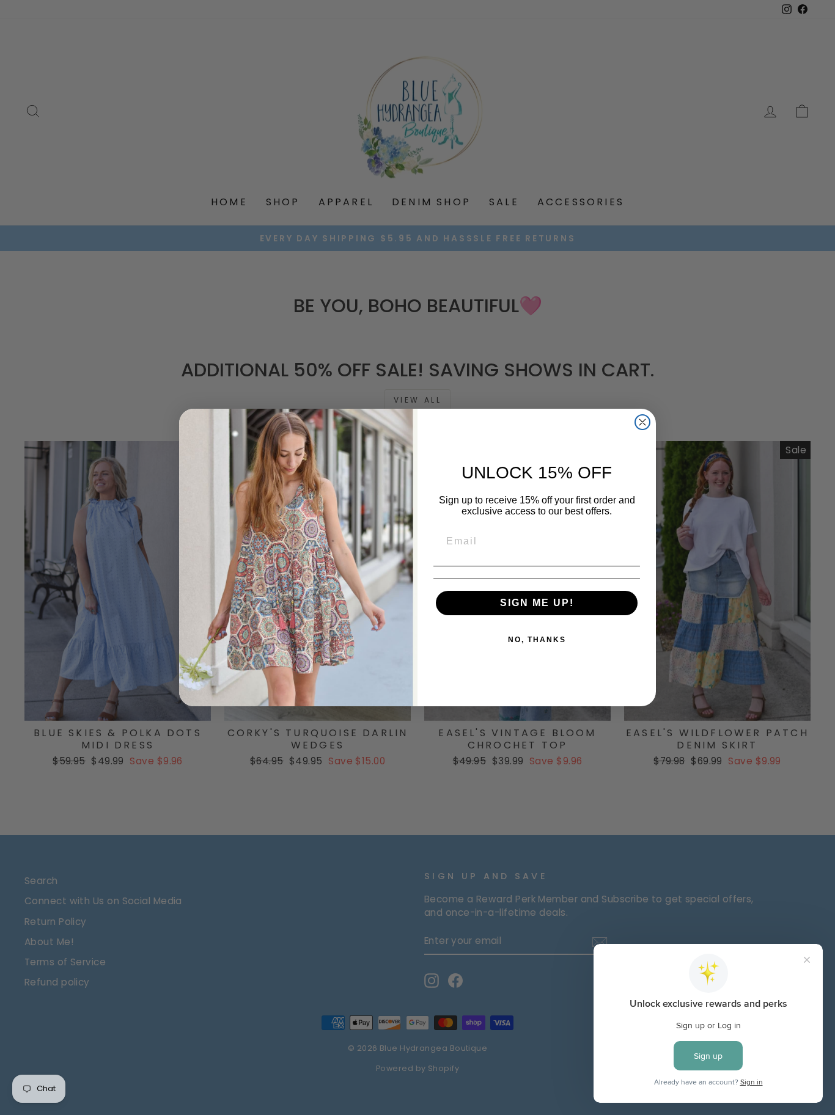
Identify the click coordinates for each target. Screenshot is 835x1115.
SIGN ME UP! (537, 603)
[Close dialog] (642, 422)
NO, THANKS (537, 639)
